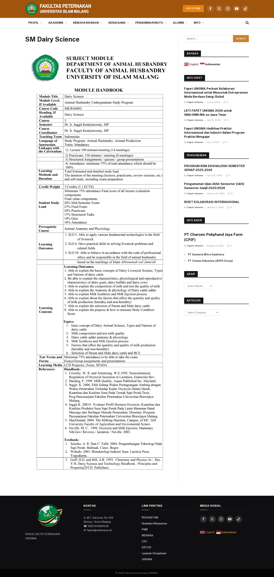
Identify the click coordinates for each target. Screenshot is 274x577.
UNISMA (147, 559)
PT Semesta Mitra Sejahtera (206, 254)
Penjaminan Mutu (149, 22)
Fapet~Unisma (195, 102)
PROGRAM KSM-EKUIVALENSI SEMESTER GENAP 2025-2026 (214, 168)
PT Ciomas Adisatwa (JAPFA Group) (210, 260)
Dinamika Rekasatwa (154, 523)
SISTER (146, 547)
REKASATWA (150, 517)
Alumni (178, 22)
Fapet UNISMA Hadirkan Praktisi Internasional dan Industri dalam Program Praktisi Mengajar (214, 133)
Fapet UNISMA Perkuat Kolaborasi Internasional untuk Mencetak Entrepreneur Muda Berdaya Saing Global (216, 93)
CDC (144, 541)
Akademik (55, 22)
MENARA (147, 535)
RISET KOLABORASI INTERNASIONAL (211, 202)
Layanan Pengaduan (154, 553)
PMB (145, 529)
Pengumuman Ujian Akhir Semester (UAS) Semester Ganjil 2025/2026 (214, 186)
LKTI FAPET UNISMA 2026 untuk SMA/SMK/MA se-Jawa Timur (208, 113)
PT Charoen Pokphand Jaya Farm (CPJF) (213, 237)
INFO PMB (193, 8)
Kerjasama (117, 22)
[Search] (247, 22)
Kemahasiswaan (86, 22)
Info (197, 22)
